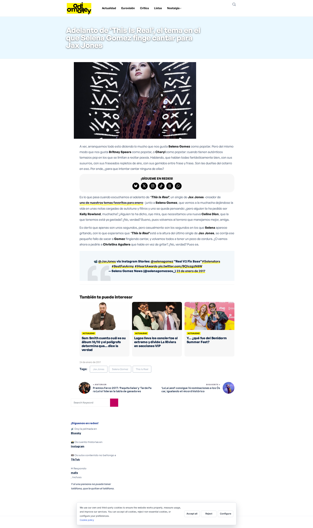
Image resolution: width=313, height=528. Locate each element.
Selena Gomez (120, 369)
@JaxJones (107, 261)
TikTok (75, 459)
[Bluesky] (135, 186)
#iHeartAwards (146, 266)
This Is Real (142, 369)
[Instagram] (152, 186)
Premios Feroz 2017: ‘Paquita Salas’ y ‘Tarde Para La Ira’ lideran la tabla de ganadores (122, 390)
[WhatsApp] (178, 186)
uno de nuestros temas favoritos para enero (111, 203)
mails (74, 472)
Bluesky (76, 433)
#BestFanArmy (123, 266)
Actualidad (109, 8)
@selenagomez (162, 261)
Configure (225, 513)
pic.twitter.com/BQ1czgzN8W (180, 266)
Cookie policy (87, 520)
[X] (144, 186)
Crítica (144, 8)
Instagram (77, 446)
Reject (208, 513)
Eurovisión (128, 8)
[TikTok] (161, 186)
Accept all (191, 513)
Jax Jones (98, 369)
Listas (158, 8)
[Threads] (169, 186)
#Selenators (211, 261)
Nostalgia (173, 8)
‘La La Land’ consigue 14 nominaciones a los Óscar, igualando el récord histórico (190, 390)
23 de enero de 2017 (191, 271)
